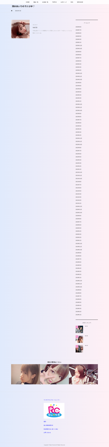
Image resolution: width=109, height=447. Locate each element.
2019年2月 (78, 274)
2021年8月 (78, 181)
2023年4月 (78, 129)
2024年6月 (78, 88)
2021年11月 (79, 175)
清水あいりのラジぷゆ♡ (23, 6)
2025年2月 (78, 70)
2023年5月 (78, 126)
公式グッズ (64, 2)
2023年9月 (78, 113)
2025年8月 (78, 54)
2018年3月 (78, 308)
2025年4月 (78, 64)
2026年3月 (78, 39)
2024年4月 (78, 95)
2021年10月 (79, 178)
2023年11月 (79, 107)
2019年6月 (78, 262)
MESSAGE (80, 2)
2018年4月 (78, 305)
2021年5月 (78, 191)
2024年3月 (78, 98)
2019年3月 (78, 271)
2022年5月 (78, 156)
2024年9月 (78, 82)
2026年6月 (78, 33)
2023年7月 (78, 119)
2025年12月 (79, 45)
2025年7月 (78, 57)
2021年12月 (79, 172)
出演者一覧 (45, 2)
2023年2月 (78, 135)
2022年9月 (78, 147)
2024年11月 (79, 76)
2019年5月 (78, 265)
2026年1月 (78, 42)
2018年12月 (79, 280)
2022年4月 (78, 160)
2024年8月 (78, 85)
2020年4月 (78, 231)
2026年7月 (78, 30)
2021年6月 (78, 187)
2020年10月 (79, 212)
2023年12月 (79, 104)
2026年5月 (78, 36)
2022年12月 (79, 138)
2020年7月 (78, 222)
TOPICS (54, 2)
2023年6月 (78, 122)
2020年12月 (79, 206)
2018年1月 (78, 314)
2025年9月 (78, 51)
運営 (45, 421)
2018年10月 (79, 287)
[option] (25, 374)
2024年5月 (78, 92)
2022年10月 (79, 144)
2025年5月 (78, 61)
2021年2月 (78, 200)
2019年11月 (79, 246)
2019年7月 (78, 259)
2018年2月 (78, 311)
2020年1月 (78, 240)
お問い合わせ (47, 432)
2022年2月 (78, 166)
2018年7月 (78, 296)
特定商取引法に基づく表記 (51, 429)
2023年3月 (78, 132)
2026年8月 (78, 27)
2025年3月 (78, 67)
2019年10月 (79, 249)
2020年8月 (78, 218)
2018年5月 (78, 302)
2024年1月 (78, 101)
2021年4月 (78, 194)
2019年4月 (78, 268)
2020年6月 (78, 225)
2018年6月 (78, 299)
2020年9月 (78, 215)
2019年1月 (78, 277)
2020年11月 (79, 209)
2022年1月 (78, 169)
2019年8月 (78, 256)
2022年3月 (78, 163)
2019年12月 (79, 243)
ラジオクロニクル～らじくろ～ (52, 399)
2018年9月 (78, 290)
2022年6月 (78, 153)
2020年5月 (78, 228)
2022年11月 (79, 141)
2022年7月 (78, 150)
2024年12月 (79, 73)
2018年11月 (79, 283)
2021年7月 (78, 184)
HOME (28, 2)
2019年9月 (78, 252)
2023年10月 (79, 110)
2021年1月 (78, 203)
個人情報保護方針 (48, 425)
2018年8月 (78, 293)
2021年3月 (78, 197)
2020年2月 (78, 237)
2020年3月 (78, 234)
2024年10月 (79, 79)
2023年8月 (78, 116)
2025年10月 (79, 48)
